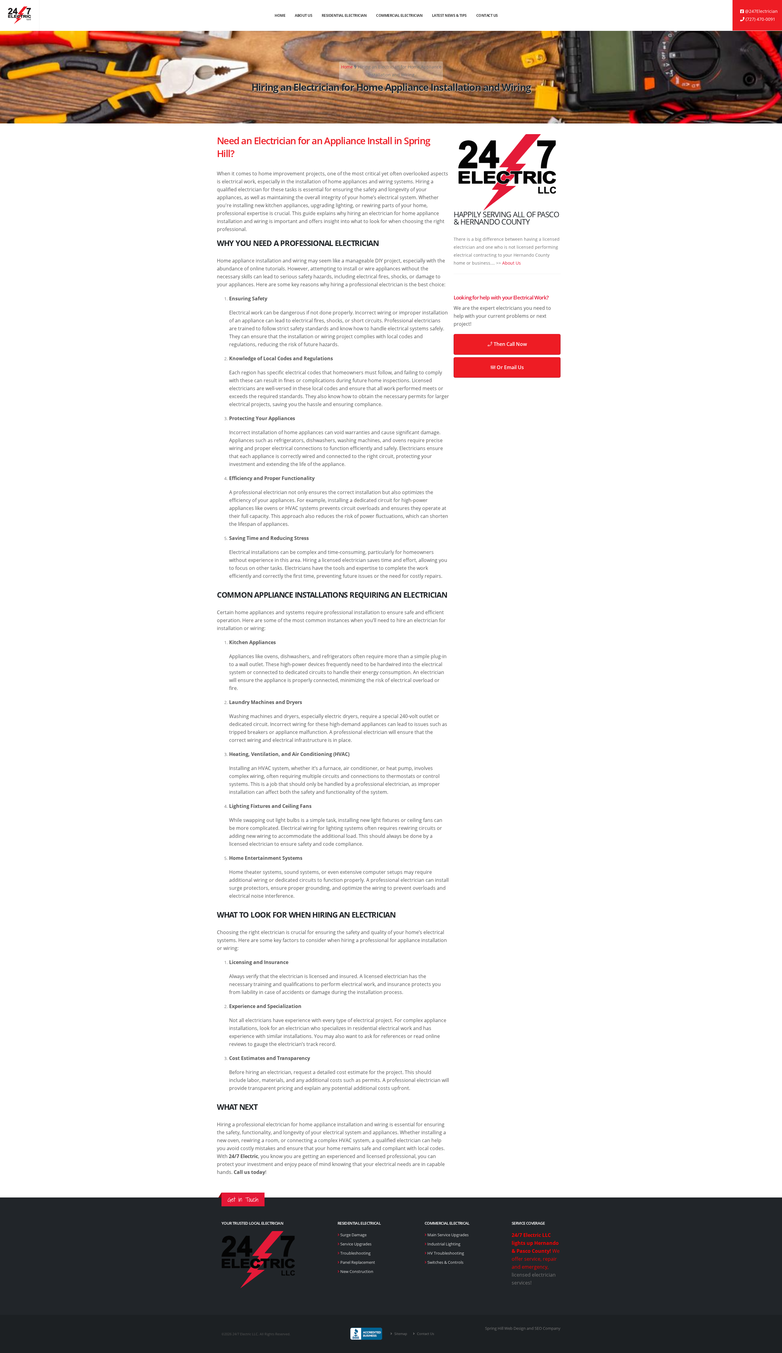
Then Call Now (509, 344)
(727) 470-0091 (759, 19)
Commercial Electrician (399, 15)
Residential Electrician (344, 15)
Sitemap (400, 1333)
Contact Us (487, 15)
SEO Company (548, 1328)
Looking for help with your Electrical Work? (501, 297)
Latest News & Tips (449, 15)
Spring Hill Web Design (505, 1328)
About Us (303, 15)
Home (280, 15)
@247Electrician (761, 11)
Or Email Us (509, 367)
